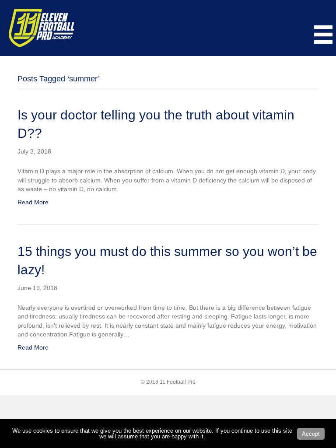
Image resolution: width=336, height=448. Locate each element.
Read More (33, 202)
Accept (311, 433)
